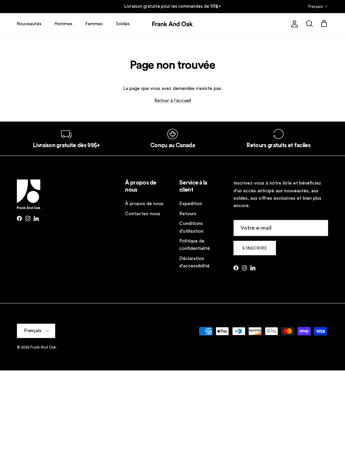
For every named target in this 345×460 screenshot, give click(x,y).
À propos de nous (144, 203)
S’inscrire (255, 248)
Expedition (190, 203)
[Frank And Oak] (172, 24)
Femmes (94, 24)
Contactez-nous (142, 213)
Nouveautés (29, 24)
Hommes (63, 24)
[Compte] (293, 24)
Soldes (123, 24)
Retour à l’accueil (172, 100)
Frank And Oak (43, 347)
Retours (187, 213)
